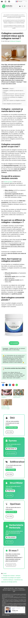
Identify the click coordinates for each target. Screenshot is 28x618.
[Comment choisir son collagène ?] (6, 392)
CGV (14, 591)
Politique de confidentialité (18, 590)
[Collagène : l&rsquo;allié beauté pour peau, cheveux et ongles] (6, 402)
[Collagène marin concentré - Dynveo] (14, 324)
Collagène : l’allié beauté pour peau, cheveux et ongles (5, 407)
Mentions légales (7, 590)
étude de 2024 (8, 181)
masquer (11, 88)
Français (20, 1)
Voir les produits (11, 453)
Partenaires (21, 588)
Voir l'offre (9, 432)
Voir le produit (14, 343)
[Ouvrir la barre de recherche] (22, 6)
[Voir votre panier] (20, 6)
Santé (4, 573)
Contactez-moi (11, 565)
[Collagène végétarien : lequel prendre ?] (18, 392)
